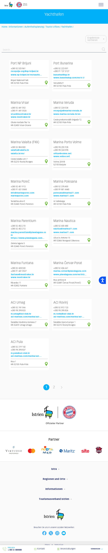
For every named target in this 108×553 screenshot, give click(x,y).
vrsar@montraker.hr (21, 114)
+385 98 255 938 (60, 147)
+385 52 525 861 (18, 69)
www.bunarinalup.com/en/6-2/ (69, 78)
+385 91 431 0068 (19, 189)
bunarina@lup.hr (61, 75)
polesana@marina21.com (66, 193)
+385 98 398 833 (18, 310)
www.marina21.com (63, 196)
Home (4, 27)
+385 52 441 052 (18, 108)
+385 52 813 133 (60, 308)
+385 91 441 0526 (19, 111)
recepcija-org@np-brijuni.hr (24, 71)
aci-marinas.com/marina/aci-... (26, 317)
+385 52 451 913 (18, 187)
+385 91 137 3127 (61, 71)
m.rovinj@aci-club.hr (63, 314)
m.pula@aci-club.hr (20, 353)
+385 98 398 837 (18, 350)
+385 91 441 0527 (19, 271)
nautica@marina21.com (65, 229)
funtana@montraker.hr (22, 275)
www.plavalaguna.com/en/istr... (69, 275)
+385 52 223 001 (60, 69)
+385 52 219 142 (18, 347)
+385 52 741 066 (18, 308)
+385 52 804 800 (18, 147)
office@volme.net (62, 154)
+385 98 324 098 (60, 150)
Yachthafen (67, 27)
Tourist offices (53, 27)
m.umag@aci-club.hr (21, 314)
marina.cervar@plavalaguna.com (69, 271)
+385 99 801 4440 (61, 189)
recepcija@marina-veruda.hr (67, 111)
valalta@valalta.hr (20, 150)
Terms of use (59, 545)
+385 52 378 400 (60, 187)
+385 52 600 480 (60, 226)
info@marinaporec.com (22, 193)
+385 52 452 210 (18, 226)
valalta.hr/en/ (18, 154)
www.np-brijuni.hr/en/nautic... (26, 75)
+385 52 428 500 (18, 268)
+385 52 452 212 (18, 229)
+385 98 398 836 (60, 310)
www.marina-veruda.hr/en (66, 114)
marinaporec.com (20, 196)
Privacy (47, 545)
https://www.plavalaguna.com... (27, 238)
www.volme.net (61, 156)
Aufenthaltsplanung (34, 27)
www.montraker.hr (20, 117)
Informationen (16, 27)
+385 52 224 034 (60, 108)
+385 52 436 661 (60, 268)
